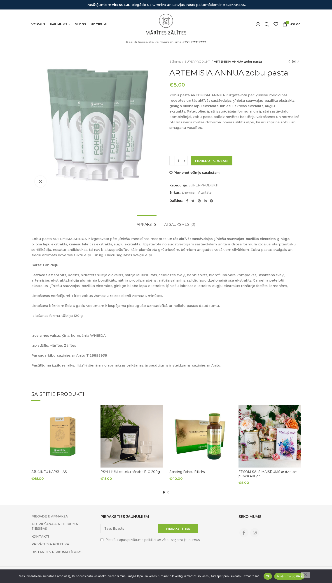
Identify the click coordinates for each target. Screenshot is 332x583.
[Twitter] (193, 201)
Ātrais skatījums (90, 413)
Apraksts (147, 224)
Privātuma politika (289, 576)
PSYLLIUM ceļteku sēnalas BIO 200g (130, 472)
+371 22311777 (194, 42)
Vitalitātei (205, 193)
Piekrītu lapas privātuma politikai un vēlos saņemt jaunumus (152, 540)
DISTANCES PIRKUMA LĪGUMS (56, 552)
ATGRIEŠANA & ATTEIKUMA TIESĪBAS (54, 526)
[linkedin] (205, 201)
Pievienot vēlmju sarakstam (197, 172)
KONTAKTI (40, 536)
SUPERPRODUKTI (197, 61)
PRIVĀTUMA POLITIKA (50, 544)
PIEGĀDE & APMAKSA (49, 516)
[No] (305, 575)
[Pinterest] (199, 201)
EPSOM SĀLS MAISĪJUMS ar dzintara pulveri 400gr (267, 474)
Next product (298, 61)
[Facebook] (187, 201)
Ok (268, 576)
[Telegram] (211, 201)
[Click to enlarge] (40, 181)
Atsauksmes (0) (179, 224)
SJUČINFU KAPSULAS (49, 472)
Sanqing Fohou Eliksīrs (187, 472)
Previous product (289, 61)
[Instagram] (254, 532)
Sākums (175, 61)
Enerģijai (188, 193)
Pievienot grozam (211, 160)
